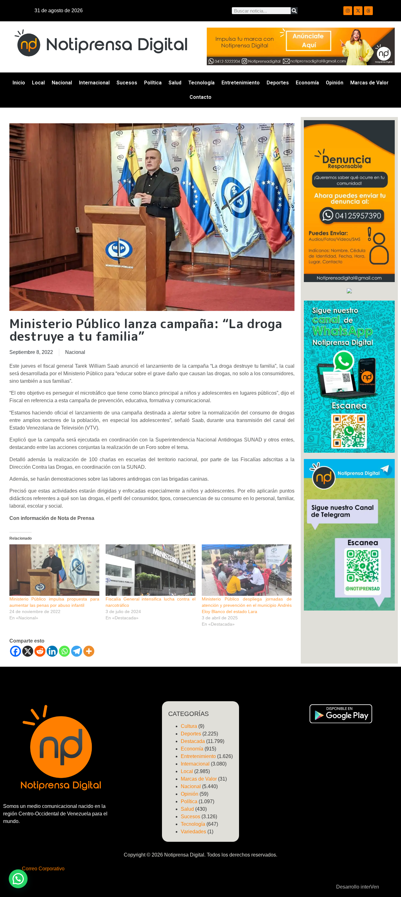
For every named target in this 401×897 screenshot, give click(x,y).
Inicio (19, 83)
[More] (88, 651)
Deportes (278, 83)
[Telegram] (76, 651)
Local (38, 83)
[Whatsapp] (64, 651)
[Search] (294, 10)
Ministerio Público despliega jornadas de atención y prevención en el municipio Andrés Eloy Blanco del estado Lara (247, 605)
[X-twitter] (358, 10)
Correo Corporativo (43, 868)
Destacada (193, 741)
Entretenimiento (240, 83)
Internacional (94, 83)
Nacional (62, 83)
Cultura (189, 726)
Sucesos (127, 83)
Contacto (200, 97)
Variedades (193, 831)
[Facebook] (15, 651)
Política (153, 83)
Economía (307, 83)
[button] (18, 878)
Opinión (334, 83)
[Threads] (368, 10)
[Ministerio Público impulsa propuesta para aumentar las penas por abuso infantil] (54, 570)
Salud (175, 83)
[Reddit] (39, 651)
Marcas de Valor (369, 83)
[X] (27, 651)
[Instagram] (347, 10)
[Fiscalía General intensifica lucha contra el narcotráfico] (150, 570)
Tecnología (201, 83)
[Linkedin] (52, 651)
